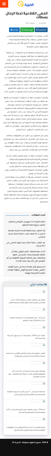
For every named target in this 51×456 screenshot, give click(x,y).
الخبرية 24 (42, 23)
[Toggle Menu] (4, 4)
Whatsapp (28, 30)
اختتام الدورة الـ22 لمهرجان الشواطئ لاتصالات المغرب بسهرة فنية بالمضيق (26, 223)
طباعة (15, 30)
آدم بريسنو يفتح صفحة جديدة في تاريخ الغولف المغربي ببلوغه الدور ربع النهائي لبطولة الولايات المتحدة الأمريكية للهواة (26, 270)
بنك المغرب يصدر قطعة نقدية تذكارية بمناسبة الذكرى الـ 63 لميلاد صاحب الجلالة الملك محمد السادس (26, 233)
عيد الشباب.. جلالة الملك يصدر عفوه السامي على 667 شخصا (25, 244)
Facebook (42, 30)
